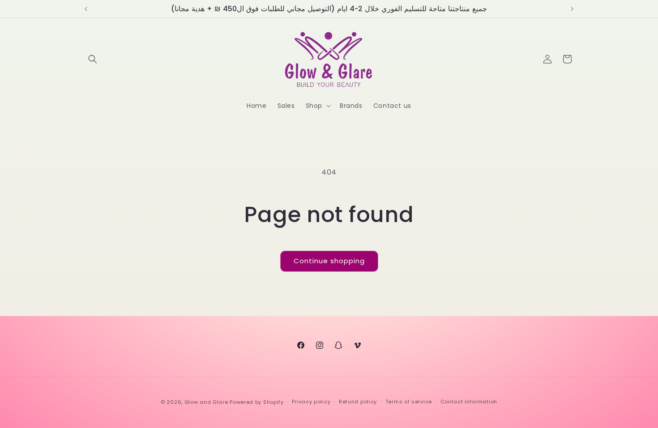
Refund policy (358, 401)
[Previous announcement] (86, 8)
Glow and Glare (206, 402)
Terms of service (408, 401)
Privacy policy (311, 401)
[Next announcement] (572, 8)
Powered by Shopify (257, 402)
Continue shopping (329, 260)
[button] (93, 59)
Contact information (468, 401)
